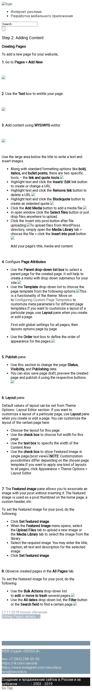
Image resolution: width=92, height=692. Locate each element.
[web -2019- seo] (7, 4)
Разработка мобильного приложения (42, 16)
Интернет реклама (26, 12)
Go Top (7, 688)
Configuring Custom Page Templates (43, 300)
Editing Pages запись (21, 616)
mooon (25, 612)
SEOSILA (25, 684)
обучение (39, 612)
